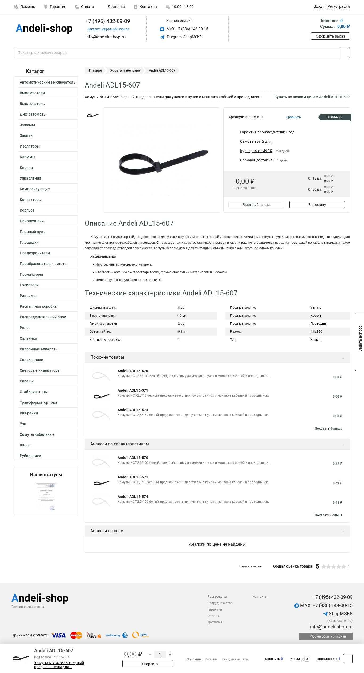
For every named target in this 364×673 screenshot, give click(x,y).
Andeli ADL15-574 (133, 410)
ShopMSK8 (340, 613)
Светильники (31, 360)
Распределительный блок (43, 317)
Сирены (27, 381)
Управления (30, 178)
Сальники (28, 338)
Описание (194, 659)
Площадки (29, 242)
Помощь (27, 7)
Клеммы (27, 157)
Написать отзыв (250, 566)
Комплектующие (35, 189)
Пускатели (29, 285)
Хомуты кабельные (37, 434)
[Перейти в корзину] (314, 24)
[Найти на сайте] (345, 52)
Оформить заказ (330, 36)
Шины (25, 445)
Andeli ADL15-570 (133, 371)
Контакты (148, 7)
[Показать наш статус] (46, 496)
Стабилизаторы (34, 392)
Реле (24, 328)
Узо (23, 424)
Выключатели (32, 93)
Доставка (116, 7)
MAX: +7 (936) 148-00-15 (187, 29)
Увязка (315, 308)
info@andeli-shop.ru (331, 627)
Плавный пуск (32, 231)
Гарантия (58, 7)
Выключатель (32, 103)
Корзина (297, 659)
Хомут (315, 340)
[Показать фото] (93, 115)
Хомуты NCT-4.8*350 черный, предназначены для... (59, 665)
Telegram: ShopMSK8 (184, 37)
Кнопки (26, 167)
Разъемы (28, 296)
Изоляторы (30, 146)
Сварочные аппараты (39, 349)
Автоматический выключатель (47, 82)
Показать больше (328, 428)
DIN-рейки (29, 413)
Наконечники (32, 221)
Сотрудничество (220, 603)
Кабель (316, 316)
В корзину (317, 205)
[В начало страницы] (348, 658)
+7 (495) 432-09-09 (107, 21)
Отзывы (211, 659)
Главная (95, 70)
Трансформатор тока (38, 402)
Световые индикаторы (40, 370)
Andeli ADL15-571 (133, 390)
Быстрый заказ (256, 205)
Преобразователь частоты (43, 264)
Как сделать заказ (235, 659)
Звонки (26, 135)
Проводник (318, 324)
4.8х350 (316, 332)
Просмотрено (327, 659)
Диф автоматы (33, 114)
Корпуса (27, 210)
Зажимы (27, 125)
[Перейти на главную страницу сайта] (44, 29)
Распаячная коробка (38, 306)
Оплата (87, 7)
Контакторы (31, 199)
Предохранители (35, 253)
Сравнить (272, 659)
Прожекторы (31, 274)
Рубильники (30, 456)
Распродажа (217, 597)
